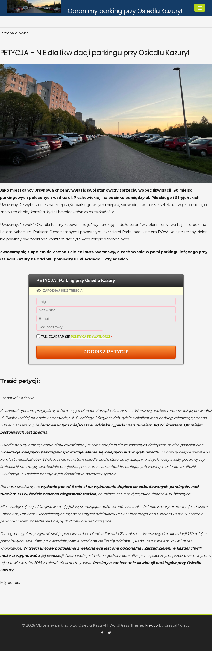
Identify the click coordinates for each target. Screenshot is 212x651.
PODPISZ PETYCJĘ (106, 352)
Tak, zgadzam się (76, 337)
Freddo (151, 625)
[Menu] (199, 8)
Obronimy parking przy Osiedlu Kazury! (124, 11)
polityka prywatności (90, 337)
